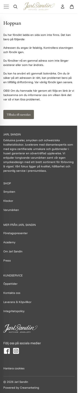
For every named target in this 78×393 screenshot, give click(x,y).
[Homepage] (39, 6)
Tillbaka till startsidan (19, 114)
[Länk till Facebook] (6, 350)
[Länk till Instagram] (16, 350)
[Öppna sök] (15, 6)
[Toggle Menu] (6, 6)
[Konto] (62, 6)
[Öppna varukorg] (71, 6)
